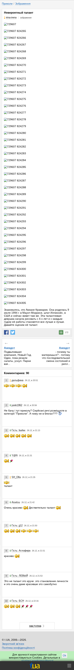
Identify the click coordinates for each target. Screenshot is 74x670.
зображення (25, 17)
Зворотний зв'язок (13, 643)
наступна (35, 625)
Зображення (23, 3)
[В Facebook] (6, 332)
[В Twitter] (12, 332)
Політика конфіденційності (18, 647)
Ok (64, 655)
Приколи (7, 3)
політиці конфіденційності (37, 660)
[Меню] (69, 665)
